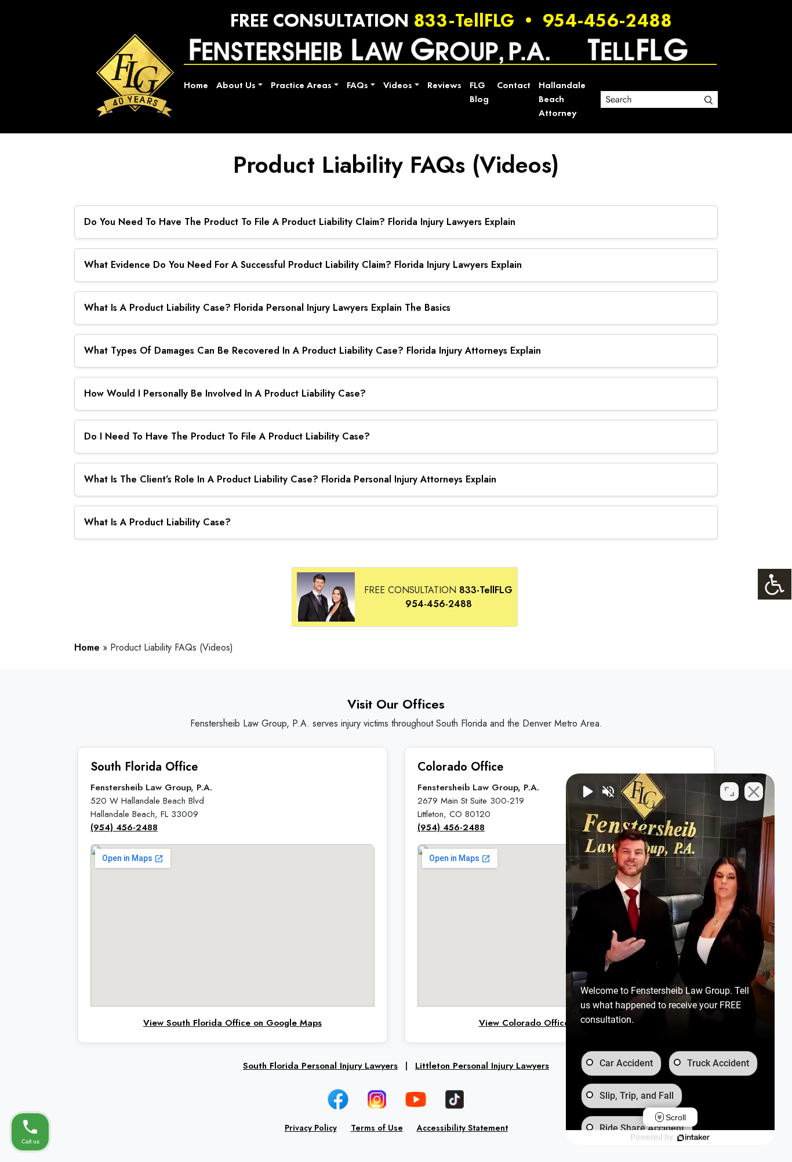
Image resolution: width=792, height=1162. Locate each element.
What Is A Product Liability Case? (157, 522)
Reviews (444, 84)
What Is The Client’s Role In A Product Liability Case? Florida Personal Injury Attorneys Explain (290, 479)
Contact (514, 84)
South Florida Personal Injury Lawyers (320, 1065)
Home (196, 84)
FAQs (357, 84)
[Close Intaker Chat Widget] (753, 791)
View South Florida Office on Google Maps (232, 1022)
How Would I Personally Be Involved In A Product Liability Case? (225, 393)
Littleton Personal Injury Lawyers (482, 1065)
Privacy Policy (311, 1128)
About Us (236, 84)
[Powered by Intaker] (693, 1137)
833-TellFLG (463, 20)
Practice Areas (301, 84)
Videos (397, 84)
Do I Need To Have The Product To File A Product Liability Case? (227, 436)
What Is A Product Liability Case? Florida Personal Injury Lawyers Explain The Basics (267, 307)
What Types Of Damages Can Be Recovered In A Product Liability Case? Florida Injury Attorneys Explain (312, 350)
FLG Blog (479, 91)
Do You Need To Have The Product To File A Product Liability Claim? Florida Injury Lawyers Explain (299, 221)
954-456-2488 (607, 20)
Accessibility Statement (462, 1128)
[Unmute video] (586, 791)
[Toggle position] (729, 791)
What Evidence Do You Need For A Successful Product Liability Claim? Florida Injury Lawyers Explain (303, 264)
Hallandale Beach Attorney (562, 98)
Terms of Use (377, 1128)
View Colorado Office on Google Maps (560, 1022)
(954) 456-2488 (124, 827)
